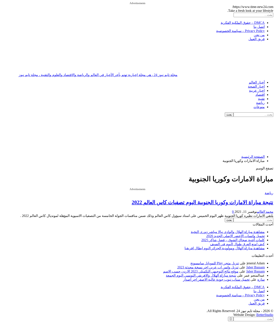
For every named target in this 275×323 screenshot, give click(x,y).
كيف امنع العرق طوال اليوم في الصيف (237, 244)
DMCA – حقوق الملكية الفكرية (243, 22)
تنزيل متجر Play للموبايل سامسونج (214, 263)
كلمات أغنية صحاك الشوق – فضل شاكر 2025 (233, 240)
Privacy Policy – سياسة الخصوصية (240, 31)
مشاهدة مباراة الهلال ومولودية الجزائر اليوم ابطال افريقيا (225, 248)
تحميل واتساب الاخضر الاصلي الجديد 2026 (235, 236)
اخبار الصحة (256, 86)
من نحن (259, 35)
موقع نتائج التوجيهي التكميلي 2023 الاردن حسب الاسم (200, 271)
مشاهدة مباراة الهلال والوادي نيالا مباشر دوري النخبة (228, 232)
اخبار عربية (257, 90)
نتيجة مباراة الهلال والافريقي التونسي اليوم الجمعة (201, 275)
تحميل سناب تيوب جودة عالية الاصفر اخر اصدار (216, 279)
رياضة (260, 103)
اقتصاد (260, 94)
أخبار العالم (257, 82)
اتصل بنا (259, 27)
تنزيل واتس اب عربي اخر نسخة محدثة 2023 (207, 267)
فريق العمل (256, 39)
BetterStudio (264, 315)
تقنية (261, 99)
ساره (261, 279)
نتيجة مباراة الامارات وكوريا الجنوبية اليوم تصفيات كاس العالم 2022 (202, 202)
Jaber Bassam (255, 267)
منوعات (259, 107)
